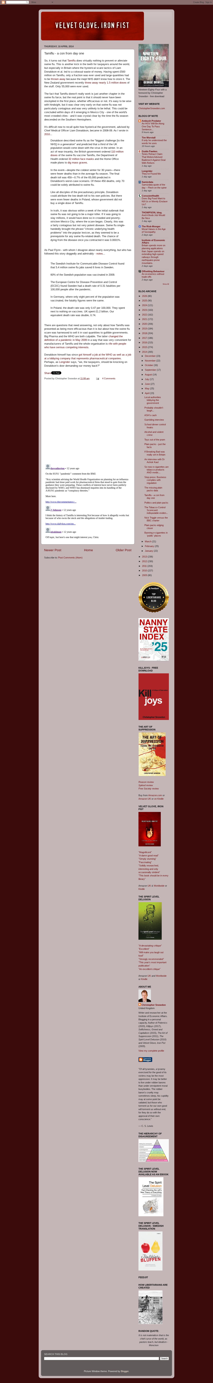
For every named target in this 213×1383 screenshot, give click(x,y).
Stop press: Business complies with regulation (155, 480)
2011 (144, 566)
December (150, 356)
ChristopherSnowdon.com (151, 108)
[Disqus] (87, 421)
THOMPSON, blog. (152, 212)
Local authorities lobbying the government (152, 400)
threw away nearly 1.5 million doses (105, 82)
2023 (145, 310)
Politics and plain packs (156, 502)
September (151, 370)
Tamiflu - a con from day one (154, 496)
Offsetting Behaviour (153, 271)
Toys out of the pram (154, 439)
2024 (145, 305)
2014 (145, 352)
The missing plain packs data (153, 489)
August (149, 374)
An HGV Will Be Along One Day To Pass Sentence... (153, 126)
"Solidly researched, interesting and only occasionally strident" (149, 869)
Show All (166, 284)
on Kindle (159, 798)
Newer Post (52, 550)
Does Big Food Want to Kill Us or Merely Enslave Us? (154, 201)
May (147, 388)
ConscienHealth (150, 195)
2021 (145, 319)
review (146, 782)
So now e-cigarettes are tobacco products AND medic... (156, 469)
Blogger (124, 1371)
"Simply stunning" (147, 858)
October (149, 365)
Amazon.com (155, 795)
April (147, 393)
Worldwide (159, 885)
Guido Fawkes (149, 151)
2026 (145, 296)
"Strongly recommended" (151, 959)
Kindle (141, 889)
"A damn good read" (148, 855)
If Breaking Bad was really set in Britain (154, 453)
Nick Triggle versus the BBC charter (156, 519)
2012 (145, 561)
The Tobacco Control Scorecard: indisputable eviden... (156, 510)
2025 (145, 300)
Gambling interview (154, 419)
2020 (145, 324)
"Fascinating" (145, 862)
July (147, 379)
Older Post (123, 550)
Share (47, 373)
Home (88, 550)
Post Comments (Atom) (70, 557)
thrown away (58, 79)
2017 (145, 338)
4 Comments (108, 378)
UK (149, 885)
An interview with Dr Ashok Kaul (154, 460)
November (150, 360)
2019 (145, 328)
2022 (145, 314)
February (150, 546)
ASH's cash (150, 415)
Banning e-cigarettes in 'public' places (156, 534)
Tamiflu (71, 60)
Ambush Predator (151, 120)
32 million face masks (81, 159)
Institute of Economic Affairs (153, 241)
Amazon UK (144, 798)
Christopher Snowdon (154, 1005)
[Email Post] (97, 378)
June (147, 384)
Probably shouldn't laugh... (153, 409)
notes (99, 253)
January (149, 550)
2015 (145, 347)
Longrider (64, 362)
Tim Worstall (148, 137)
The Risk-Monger (151, 226)
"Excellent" (143, 949)
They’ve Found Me (151, 174)
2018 (145, 333)
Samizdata (147, 182)
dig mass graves (77, 162)
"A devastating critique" (150, 945)
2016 (145, 342)
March (148, 541)
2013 (145, 556)
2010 (47, 134)
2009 (145, 575)
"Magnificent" (145, 852)
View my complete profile (151, 1050)
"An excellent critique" (149, 969)
